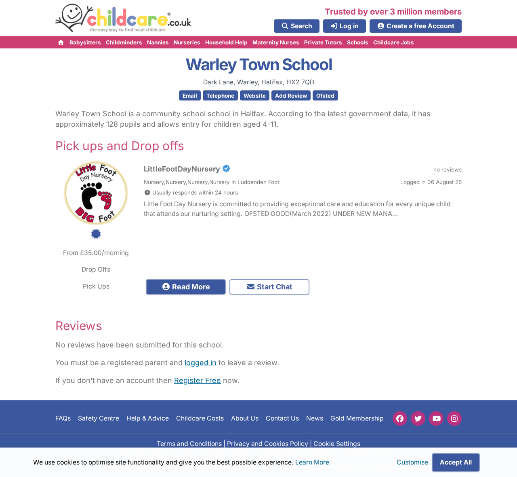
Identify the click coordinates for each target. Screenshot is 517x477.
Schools (357, 42)
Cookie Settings (336, 444)
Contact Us (282, 419)
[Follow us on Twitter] (418, 418)
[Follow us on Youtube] (436, 418)
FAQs (63, 419)
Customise (412, 462)
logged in (200, 362)
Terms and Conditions (189, 444)
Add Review (291, 95)
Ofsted (325, 95)
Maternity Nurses (275, 42)
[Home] (61, 42)
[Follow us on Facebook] (400, 418)
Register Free (197, 380)
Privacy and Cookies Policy (267, 444)
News (314, 419)
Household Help (226, 42)
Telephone (220, 95)
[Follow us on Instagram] (454, 418)
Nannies (158, 42)
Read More (190, 286)
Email (190, 95)
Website (255, 95)
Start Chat (273, 286)
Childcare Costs (200, 419)
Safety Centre (98, 419)
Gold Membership (357, 419)
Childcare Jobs (393, 42)
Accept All (456, 462)
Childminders (124, 42)
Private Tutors (323, 42)
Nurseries (187, 42)
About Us (244, 419)
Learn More (312, 462)
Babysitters (85, 42)
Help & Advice (147, 419)
